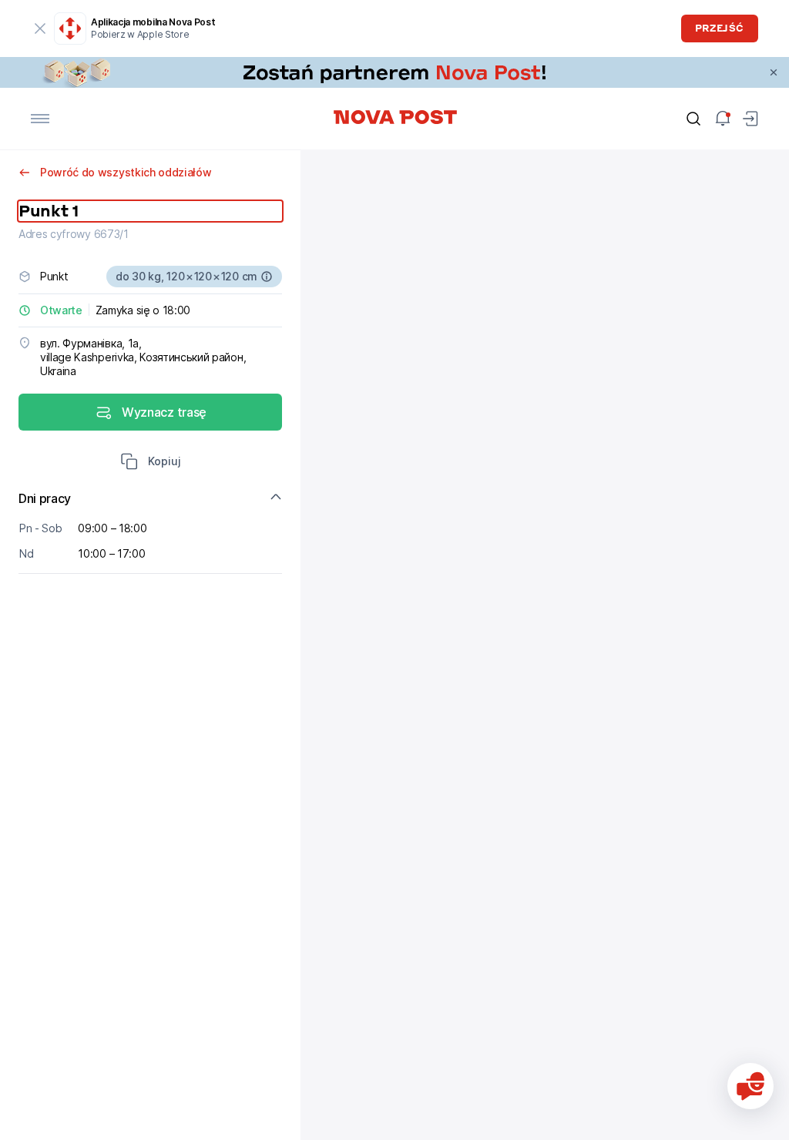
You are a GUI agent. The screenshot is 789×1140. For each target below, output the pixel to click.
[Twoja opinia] (750, 1086)
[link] (394, 72)
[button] (150, 463)
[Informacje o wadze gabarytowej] (266, 276)
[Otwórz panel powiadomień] (722, 118)
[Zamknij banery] (773, 72)
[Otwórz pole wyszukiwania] (693, 118)
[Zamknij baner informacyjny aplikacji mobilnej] (40, 28)
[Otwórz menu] (40, 118)
